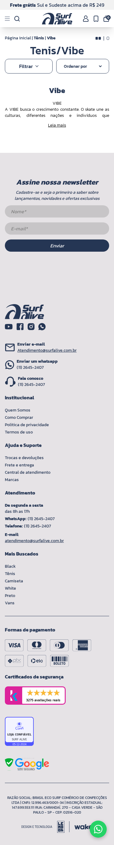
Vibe (51, 38)
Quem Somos (17, 410)
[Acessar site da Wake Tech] (83, 826)
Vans (10, 603)
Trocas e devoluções (24, 458)
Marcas (12, 479)
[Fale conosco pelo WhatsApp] (98, 829)
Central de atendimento (27, 472)
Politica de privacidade (27, 425)
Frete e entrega (19, 465)
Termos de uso (19, 432)
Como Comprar (19, 417)
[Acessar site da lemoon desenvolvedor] (46, 827)
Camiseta (14, 581)
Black (10, 566)
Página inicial (18, 38)
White (10, 588)
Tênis (39, 38)
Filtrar (26, 66)
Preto (10, 595)
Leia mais (57, 125)
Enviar (57, 245)
